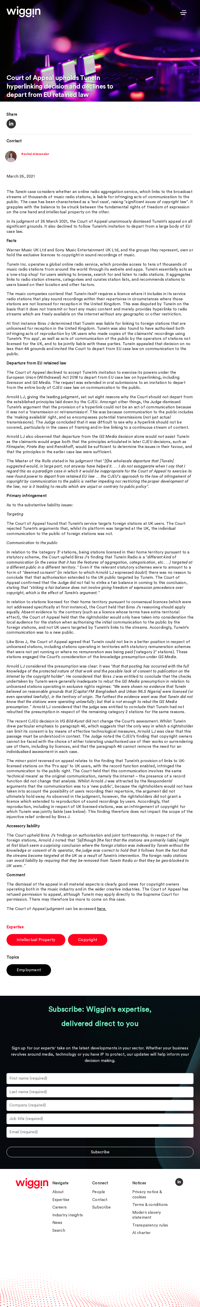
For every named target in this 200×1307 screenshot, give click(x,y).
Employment (29, 970)
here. (101, 909)
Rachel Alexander (35, 153)
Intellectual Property (36, 940)
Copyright (87, 940)
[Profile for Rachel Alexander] (11, 161)
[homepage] (32, 1183)
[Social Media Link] (179, 1182)
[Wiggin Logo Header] (23, 11)
